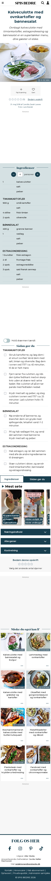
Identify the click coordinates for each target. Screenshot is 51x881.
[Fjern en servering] (13, 174)
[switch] (6, 341)
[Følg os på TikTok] (41, 848)
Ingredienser (11, 479)
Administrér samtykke (39, 873)
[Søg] (43, 2)
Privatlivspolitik (20, 873)
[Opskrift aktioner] (22, 666)
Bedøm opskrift (35, 99)
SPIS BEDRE (25, 2)
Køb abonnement (35, 870)
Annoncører (19, 870)
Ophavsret (6, 873)
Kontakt (8, 870)
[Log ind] (48, 2)
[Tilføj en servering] (37, 174)
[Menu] (6, 3)
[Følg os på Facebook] (9, 848)
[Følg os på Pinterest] (30, 848)
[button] (11, 507)
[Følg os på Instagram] (20, 848)
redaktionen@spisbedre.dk (27, 864)
